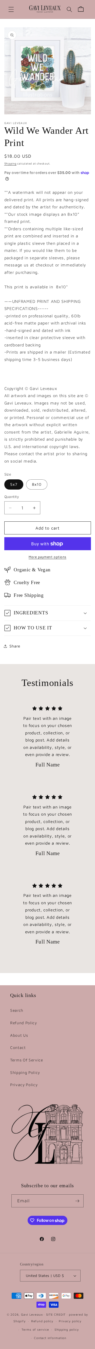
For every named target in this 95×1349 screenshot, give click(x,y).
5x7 (13, 484)
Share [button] (14, 646)
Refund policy (42, 1321)
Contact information (50, 1338)
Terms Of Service (26, 1060)
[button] (11, 9)
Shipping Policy (25, 1072)
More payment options (47, 557)
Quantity (11, 496)
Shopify (19, 1321)
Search (16, 1010)
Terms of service (35, 1329)
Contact (18, 1047)
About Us (19, 1035)
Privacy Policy (23, 1084)
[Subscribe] (77, 1201)
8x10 (37, 484)
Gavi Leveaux (32, 1314)
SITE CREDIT (56, 1314)
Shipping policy (66, 1329)
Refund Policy (23, 1022)
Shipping (10, 163)
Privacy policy (70, 1321)
